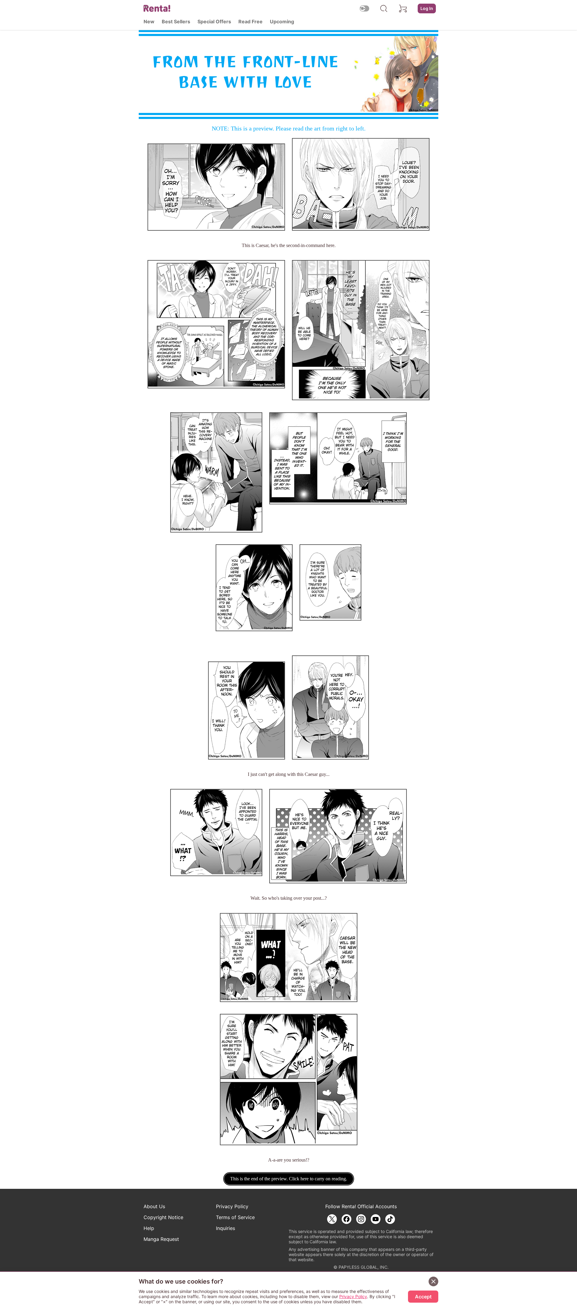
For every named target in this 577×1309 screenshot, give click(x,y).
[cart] (403, 8)
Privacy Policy (232, 1206)
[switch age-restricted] (364, 8)
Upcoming (282, 21)
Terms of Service (235, 1217)
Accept (423, 1297)
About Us (154, 1206)
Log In (426, 8)
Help (149, 1228)
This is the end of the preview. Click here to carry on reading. (288, 1178)
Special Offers (214, 21)
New (149, 21)
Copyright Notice (163, 1217)
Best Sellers (176, 21)
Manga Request (161, 1239)
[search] (384, 8)
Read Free (250, 21)
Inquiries (225, 1228)
